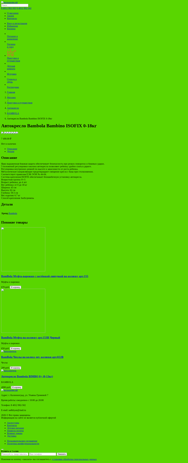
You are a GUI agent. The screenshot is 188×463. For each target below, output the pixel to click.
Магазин (11, 97)
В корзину (15, 287)
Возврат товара (14, 433)
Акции (10, 16)
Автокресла (13, 108)
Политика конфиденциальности (23, 443)
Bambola (13, 213)
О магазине (13, 13)
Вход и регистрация (17, 23)
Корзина (11, 28)
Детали (10, 151)
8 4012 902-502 (8, 8)
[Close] (2, 449)
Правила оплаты (15, 430)
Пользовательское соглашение (22, 441)
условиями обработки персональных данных (74, 459)
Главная (11, 92)
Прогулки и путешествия (19, 102)
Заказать (62, 454)
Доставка (11, 436)
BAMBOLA (13, 113)
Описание (12, 149)
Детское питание (15, 428)
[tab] (97, 149)
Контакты (12, 18)
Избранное (12, 26)
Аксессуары (13, 422)
